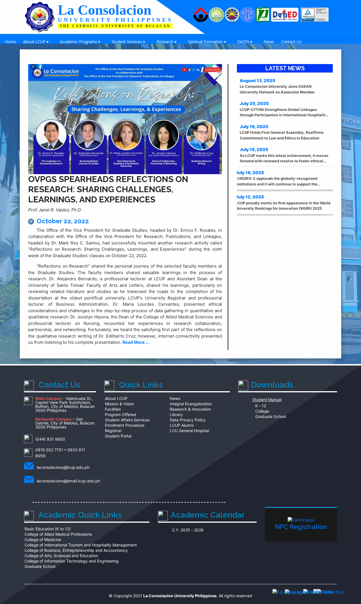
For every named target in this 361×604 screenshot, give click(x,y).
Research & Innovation (190, 409)
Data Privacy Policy (188, 420)
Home (10, 41)
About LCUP (116, 399)
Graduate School (269, 417)
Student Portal (118, 436)
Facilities (113, 409)
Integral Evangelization (191, 404)
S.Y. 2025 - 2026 (188, 530)
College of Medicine (43, 540)
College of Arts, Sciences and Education (61, 556)
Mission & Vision (119, 404)
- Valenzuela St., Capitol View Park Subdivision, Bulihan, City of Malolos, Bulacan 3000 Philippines (65, 405)
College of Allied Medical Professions (58, 534)
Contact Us (291, 41)
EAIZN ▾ (244, 41)
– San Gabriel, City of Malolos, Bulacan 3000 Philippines (64, 423)
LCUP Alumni (181, 425)
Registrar (113, 431)
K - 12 (259, 406)
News (269, 41)
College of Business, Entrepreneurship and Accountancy (76, 550)
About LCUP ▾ (36, 41)
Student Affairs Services (127, 420)
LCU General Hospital (189, 431)
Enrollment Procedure (124, 425)
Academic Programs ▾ (80, 41)
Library (176, 415)
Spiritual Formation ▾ (207, 41)
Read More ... (135, 342)
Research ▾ (167, 41)
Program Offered (120, 415)
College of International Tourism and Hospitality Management (81, 545)
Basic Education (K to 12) (48, 529)
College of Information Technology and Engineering (72, 561)
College (261, 411)
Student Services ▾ (128, 41)
